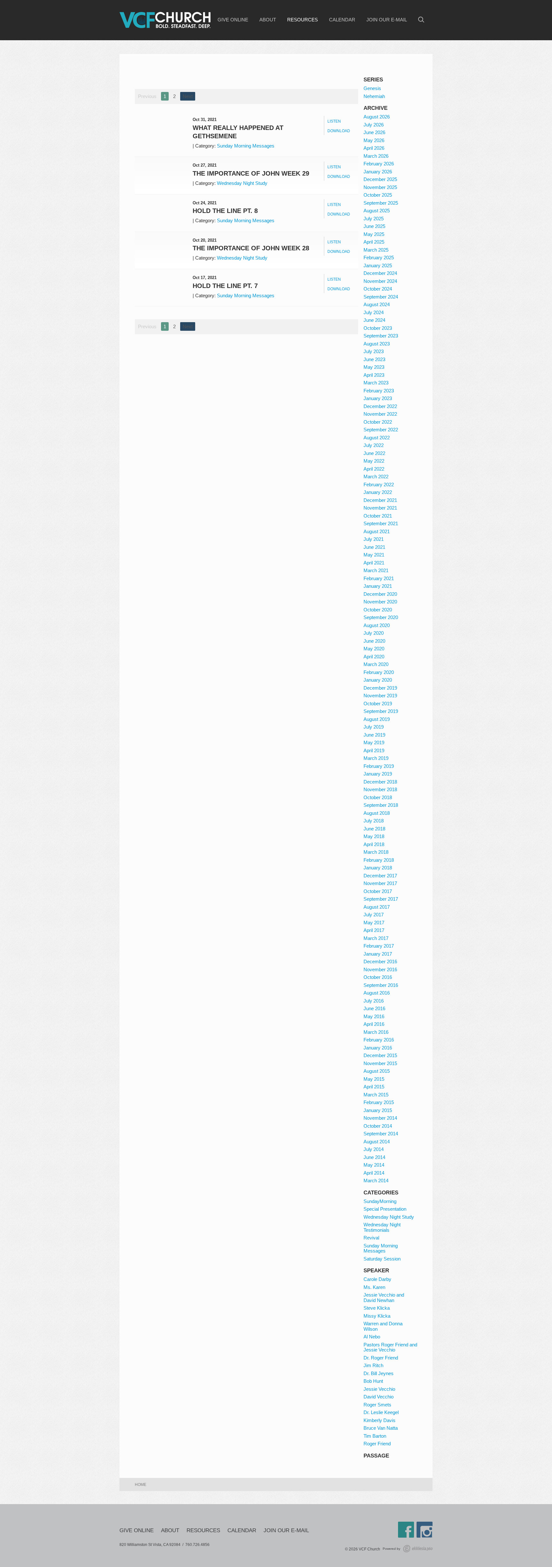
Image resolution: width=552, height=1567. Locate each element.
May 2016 (374, 1016)
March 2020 (376, 664)
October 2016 (378, 977)
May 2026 (374, 140)
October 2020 (378, 609)
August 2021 (377, 531)
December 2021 (380, 500)
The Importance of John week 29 (251, 173)
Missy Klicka (377, 1316)
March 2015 (376, 1094)
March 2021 (376, 570)
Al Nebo (372, 1336)
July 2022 (374, 445)
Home (140, 1484)
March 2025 (376, 250)
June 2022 (374, 453)
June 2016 (374, 1008)
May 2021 (374, 554)
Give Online (233, 19)
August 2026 (377, 116)
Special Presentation (385, 1209)
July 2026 (374, 124)
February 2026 (379, 163)
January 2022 (378, 492)
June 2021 (374, 547)
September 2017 (381, 899)
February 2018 (379, 860)
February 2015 (379, 1102)
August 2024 (377, 304)
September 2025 (381, 203)
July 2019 (374, 727)
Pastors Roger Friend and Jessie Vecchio (390, 1347)
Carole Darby (377, 1279)
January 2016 (378, 1047)
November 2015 (380, 1063)
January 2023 (378, 398)
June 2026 (374, 132)
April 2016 (374, 1024)
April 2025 (374, 242)
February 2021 (379, 578)
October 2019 (378, 703)
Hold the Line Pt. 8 (225, 210)
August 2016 (377, 992)
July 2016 (374, 1000)
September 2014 (381, 1133)
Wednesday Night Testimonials (382, 1227)
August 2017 (377, 907)
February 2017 (379, 946)
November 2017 (380, 883)
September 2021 (381, 523)
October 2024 (378, 288)
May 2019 (374, 742)
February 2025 (379, 257)
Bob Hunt (373, 1381)
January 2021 (378, 586)
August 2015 (377, 1071)
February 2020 (379, 672)
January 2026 (378, 171)
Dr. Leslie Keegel (381, 1412)
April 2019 (374, 750)
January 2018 (378, 867)
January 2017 (378, 954)
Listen (334, 121)
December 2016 (380, 961)
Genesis (372, 88)
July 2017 (374, 914)
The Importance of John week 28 (251, 248)
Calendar (342, 19)
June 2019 (374, 735)
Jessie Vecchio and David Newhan (384, 1297)
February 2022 (379, 484)
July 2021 (374, 539)
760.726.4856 (197, 1544)
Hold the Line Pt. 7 (225, 285)
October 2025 (378, 195)
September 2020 (381, 617)
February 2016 (379, 1039)
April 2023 (374, 375)
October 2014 (378, 1126)
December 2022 (380, 406)
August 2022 (377, 437)
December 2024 (380, 273)
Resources (302, 19)
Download (338, 131)
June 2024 (374, 320)
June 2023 (374, 359)
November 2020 (380, 601)
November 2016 (380, 969)
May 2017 (374, 922)
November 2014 (380, 1118)
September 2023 (381, 335)
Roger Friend (377, 1443)
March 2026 (376, 156)
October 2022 (378, 422)
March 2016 (376, 1032)
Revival (371, 1237)
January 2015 (378, 1110)
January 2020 (378, 680)
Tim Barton (375, 1436)
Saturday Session (382, 1258)
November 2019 (380, 695)
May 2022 (374, 461)
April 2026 (374, 148)
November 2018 (380, 789)
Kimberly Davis (379, 1420)
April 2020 (374, 656)
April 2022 (374, 469)
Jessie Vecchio (379, 1389)
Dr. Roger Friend (381, 1357)
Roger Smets (377, 1404)
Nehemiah (374, 96)
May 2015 (374, 1079)
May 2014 (374, 1165)
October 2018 (378, 797)
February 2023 (379, 390)
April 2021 (374, 562)
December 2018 (380, 781)
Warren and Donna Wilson (383, 1326)
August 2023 (377, 343)
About (267, 19)
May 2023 (374, 367)
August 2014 (377, 1141)
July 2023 (374, 351)
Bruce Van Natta (381, 1428)
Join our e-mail (386, 19)
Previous (147, 96)
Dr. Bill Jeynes (379, 1373)
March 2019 (376, 758)
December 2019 (380, 688)
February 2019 (379, 766)
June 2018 (374, 828)
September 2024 (381, 296)
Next (188, 96)
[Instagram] (425, 1530)
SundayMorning (380, 1201)
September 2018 (381, 805)
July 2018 (374, 820)
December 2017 (380, 875)
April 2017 (374, 930)
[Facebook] (406, 1530)
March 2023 (376, 382)
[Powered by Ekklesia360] (418, 1548)
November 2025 (380, 187)
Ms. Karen (374, 1287)
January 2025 (378, 265)
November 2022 (380, 414)
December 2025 (380, 179)
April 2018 (374, 844)
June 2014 (374, 1157)
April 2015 (374, 1086)
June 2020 (374, 641)
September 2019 (381, 711)
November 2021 (380, 508)
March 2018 (376, 852)
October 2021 (378, 516)
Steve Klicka (377, 1308)
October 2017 (378, 891)
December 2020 (380, 594)
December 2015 (380, 1055)
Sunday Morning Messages (245, 145)
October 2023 (378, 328)
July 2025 (374, 218)
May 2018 (374, 836)
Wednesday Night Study (242, 183)
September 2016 (381, 985)
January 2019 (378, 773)
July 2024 (374, 312)
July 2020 (374, 633)
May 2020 (374, 648)
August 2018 (377, 813)
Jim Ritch (373, 1365)
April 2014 (374, 1173)
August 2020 (377, 625)
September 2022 (381, 429)
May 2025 (374, 234)
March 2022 (376, 476)
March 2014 (376, 1180)
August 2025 (377, 210)
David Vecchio (379, 1396)
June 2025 (374, 226)
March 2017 (376, 938)
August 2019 (377, 719)
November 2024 (380, 281)
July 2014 (374, 1149)
